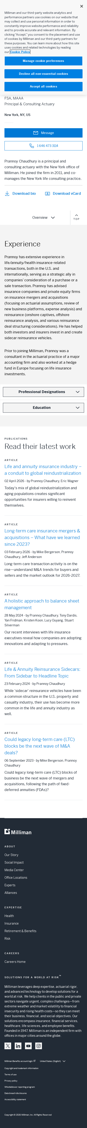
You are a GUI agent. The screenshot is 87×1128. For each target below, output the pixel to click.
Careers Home (15, 962)
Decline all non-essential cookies (43, 74)
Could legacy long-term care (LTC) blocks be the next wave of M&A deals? (39, 746)
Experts (9, 885)
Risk (7, 939)
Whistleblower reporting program (19, 1087)
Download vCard (67, 193)
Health (9, 916)
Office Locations (15, 878)
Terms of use (10, 1074)
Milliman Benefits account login (18, 1061)
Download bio (24, 193)
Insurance (11, 923)
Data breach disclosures (15, 1093)
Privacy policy (10, 1080)
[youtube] (28, 1046)
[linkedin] (18, 1046)
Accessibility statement (15, 1099)
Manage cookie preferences (43, 61)
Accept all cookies (43, 86)
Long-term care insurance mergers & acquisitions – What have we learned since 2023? (42, 537)
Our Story (11, 855)
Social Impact (14, 862)
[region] (43, 47)
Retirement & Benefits (20, 931)
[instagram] (38, 1046)
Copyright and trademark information (21, 1068)
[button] (7, 1046)
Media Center (14, 870)
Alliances (10, 893)
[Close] (82, 6)
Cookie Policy (20, 52)
